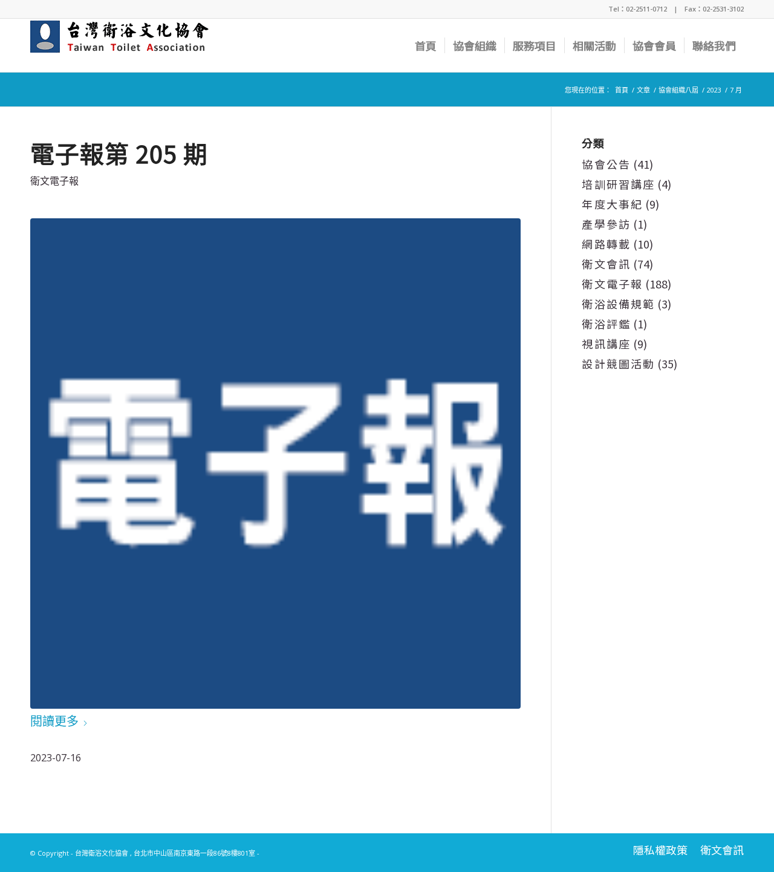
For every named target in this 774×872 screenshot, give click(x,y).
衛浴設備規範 (618, 303)
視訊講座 (606, 343)
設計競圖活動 (618, 363)
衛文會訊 (606, 264)
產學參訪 (606, 224)
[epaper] (275, 463)
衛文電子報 (54, 180)
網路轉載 (606, 244)
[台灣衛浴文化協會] (124, 45)
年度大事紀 (612, 204)
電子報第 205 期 (119, 153)
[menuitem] (425, 45)
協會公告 (606, 164)
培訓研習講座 (618, 184)
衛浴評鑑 (606, 323)
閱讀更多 (54, 721)
